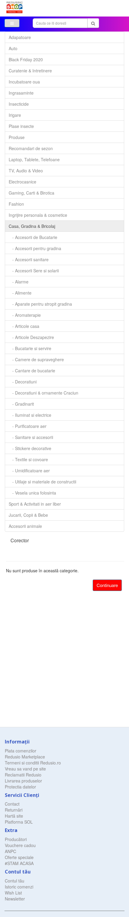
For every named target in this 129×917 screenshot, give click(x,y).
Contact (12, 804)
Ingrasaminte (21, 93)
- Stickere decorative (30, 448)
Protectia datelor (20, 787)
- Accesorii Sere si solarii (34, 271)
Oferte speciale (19, 857)
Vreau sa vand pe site (25, 769)
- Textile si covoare (28, 459)
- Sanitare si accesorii (31, 437)
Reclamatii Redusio (23, 775)
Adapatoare (20, 37)
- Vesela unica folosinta (32, 493)
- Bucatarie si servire (30, 348)
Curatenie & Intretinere (30, 71)
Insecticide (19, 104)
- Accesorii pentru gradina (35, 248)
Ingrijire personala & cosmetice (38, 215)
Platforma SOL (19, 822)
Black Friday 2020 (26, 59)
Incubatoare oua (24, 82)
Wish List (13, 893)
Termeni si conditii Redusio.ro (33, 763)
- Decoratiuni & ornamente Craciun (43, 393)
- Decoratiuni (23, 382)
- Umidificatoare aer (29, 471)
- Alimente (20, 293)
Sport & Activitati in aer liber (35, 504)
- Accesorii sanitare (29, 259)
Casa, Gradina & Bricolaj (32, 226)
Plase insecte (21, 126)
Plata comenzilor (20, 751)
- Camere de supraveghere (36, 359)
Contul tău (14, 881)
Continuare (107, 585)
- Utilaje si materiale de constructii (42, 482)
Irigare (15, 115)
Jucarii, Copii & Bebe (28, 515)
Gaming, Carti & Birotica (31, 193)
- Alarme (18, 282)
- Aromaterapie (25, 315)
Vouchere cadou (20, 845)
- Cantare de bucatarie (32, 371)
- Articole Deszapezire (31, 337)
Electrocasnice (22, 182)
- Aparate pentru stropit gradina (40, 304)
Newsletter (15, 899)
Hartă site (14, 816)
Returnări (13, 810)
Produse (17, 137)
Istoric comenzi (19, 887)
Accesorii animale (25, 526)
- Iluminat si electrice (30, 415)
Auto (13, 48)
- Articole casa (24, 326)
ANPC (10, 851)
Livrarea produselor (23, 781)
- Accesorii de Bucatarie (33, 237)
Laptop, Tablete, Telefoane (34, 159)
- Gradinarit (21, 404)
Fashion (16, 204)
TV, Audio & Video (26, 171)
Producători (16, 839)
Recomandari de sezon (31, 148)
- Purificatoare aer (27, 426)
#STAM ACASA (19, 863)
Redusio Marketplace (25, 757)
